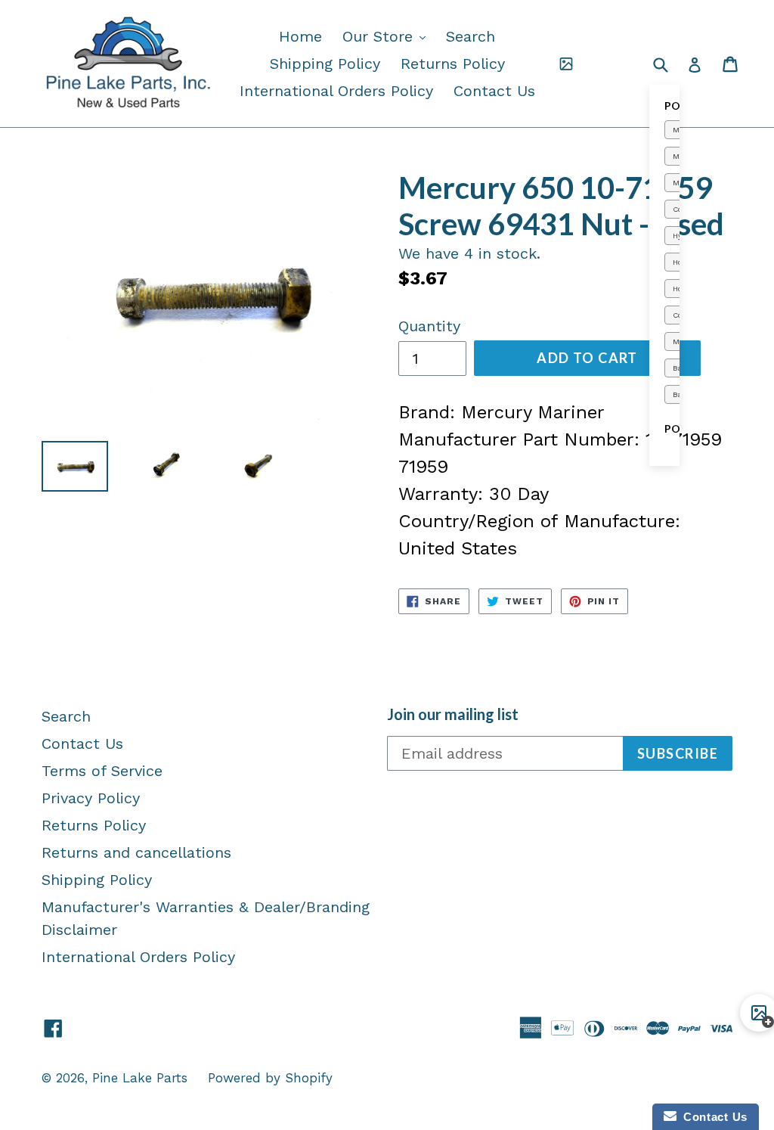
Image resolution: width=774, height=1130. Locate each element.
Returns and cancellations (136, 852)
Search (470, 36)
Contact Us (494, 91)
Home (300, 36)
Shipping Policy (325, 63)
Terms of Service (102, 771)
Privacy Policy (91, 798)
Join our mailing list (453, 714)
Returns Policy (453, 63)
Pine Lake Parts (139, 1077)
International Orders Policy (336, 91)
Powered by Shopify (270, 1077)
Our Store (387, 35)
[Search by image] (566, 63)
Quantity (429, 326)
